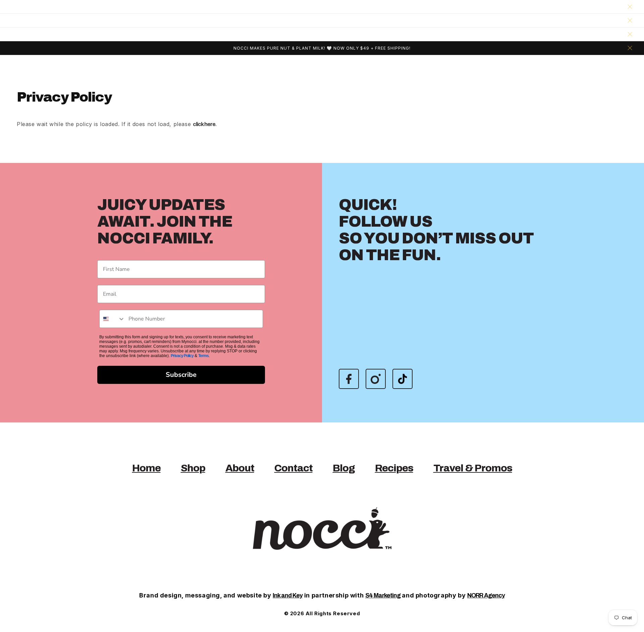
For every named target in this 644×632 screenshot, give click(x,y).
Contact (293, 468)
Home (146, 468)
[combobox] (112, 319)
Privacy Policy (182, 355)
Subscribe (181, 374)
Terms (203, 355)
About (239, 468)
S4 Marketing (382, 595)
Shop (193, 468)
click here (204, 124)
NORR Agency (486, 595)
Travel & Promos (472, 468)
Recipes (394, 468)
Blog (344, 468)
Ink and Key (288, 595)
